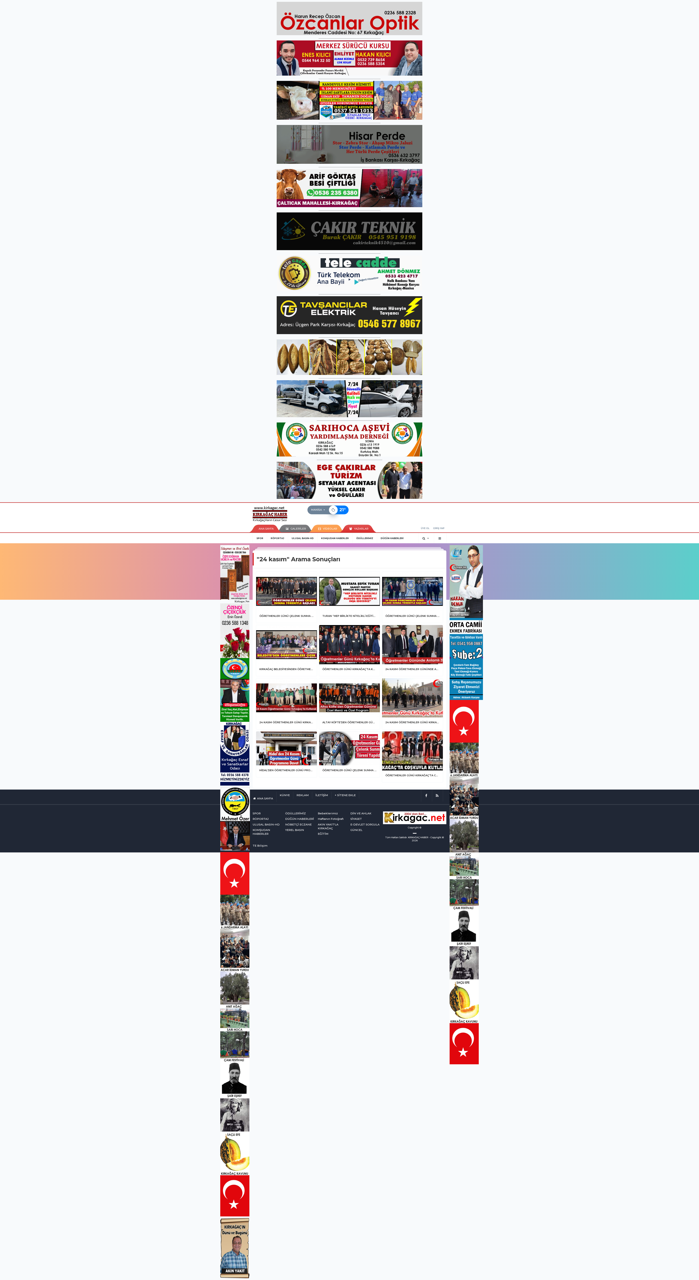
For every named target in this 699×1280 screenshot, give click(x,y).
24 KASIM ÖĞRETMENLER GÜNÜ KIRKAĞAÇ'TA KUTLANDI (412, 722)
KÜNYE (285, 795)
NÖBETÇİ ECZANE (298, 824)
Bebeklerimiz (328, 813)
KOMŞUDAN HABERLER (335, 538)
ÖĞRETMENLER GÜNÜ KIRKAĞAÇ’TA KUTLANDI (349, 669)
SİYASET (356, 819)
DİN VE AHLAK (360, 813)
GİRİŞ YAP (439, 528)
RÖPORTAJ (277, 538)
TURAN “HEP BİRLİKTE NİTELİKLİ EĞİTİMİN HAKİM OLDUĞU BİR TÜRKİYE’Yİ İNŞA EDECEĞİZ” (349, 616)
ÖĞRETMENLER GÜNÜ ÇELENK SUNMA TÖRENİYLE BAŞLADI (286, 616)
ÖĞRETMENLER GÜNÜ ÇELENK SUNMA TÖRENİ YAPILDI (349, 770)
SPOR (259, 538)
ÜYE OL (425, 528)
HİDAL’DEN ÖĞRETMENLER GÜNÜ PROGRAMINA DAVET (286, 770)
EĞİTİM (323, 833)
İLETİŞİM (321, 795)
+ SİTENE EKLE (345, 795)
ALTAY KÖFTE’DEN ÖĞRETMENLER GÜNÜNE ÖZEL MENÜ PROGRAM (349, 722)
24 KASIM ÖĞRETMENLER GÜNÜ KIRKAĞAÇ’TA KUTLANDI (286, 722)
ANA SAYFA (266, 528)
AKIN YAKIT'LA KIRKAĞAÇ (328, 826)
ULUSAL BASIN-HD (303, 538)
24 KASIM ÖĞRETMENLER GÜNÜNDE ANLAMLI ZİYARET (412, 669)
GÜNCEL (356, 830)
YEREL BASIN (294, 830)
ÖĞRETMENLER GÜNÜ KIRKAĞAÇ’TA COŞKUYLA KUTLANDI (412, 775)
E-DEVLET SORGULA (365, 824)
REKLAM (303, 795)
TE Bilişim (260, 845)
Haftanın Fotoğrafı (331, 819)
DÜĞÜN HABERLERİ (392, 538)
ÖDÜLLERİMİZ (364, 538)
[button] (319, 510)
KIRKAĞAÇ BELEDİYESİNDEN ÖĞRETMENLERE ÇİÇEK (286, 669)
